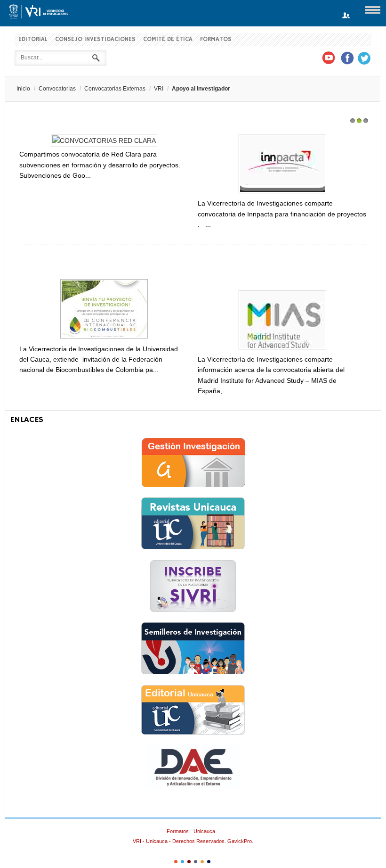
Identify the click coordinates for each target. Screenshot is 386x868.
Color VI (208, 861)
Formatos (216, 39)
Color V (202, 861)
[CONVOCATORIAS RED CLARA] (104, 140)
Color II (182, 861)
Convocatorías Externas (114, 88)
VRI (158, 88)
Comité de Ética (168, 39)
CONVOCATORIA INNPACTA (242, 127)
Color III (189, 861)
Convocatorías (57, 88)
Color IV (195, 861)
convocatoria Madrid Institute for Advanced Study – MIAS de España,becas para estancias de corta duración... (281, 271)
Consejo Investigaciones (95, 39)
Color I (175, 861)
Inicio (23, 88)
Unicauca (204, 831)
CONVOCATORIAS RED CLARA (68, 127)
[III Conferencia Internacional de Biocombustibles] (104, 338)
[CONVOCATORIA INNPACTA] (282, 193)
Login (346, 15)
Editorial (33, 39)
